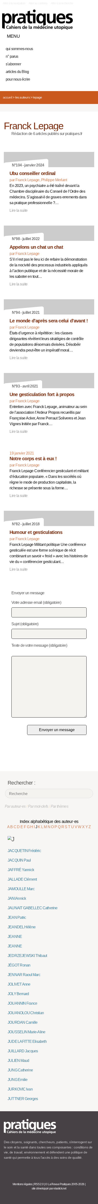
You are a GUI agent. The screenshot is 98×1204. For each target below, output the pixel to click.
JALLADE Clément (22, 879)
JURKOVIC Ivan (20, 1089)
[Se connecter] (89, 35)
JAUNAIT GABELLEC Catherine (33, 908)
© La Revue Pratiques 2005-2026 (64, 1184)
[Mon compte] (81, 35)
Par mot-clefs (38, 806)
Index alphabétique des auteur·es (49, 821)
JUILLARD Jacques (23, 1051)
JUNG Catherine (20, 1070)
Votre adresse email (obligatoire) (36, 602)
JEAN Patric (17, 917)
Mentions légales (22, 1184)
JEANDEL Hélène (21, 927)
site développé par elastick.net (49, 1188)
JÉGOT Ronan (19, 965)
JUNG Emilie (17, 1080)
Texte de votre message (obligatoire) (39, 645)
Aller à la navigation (14, 3)
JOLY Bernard (18, 994)
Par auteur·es (15, 806)
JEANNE (15, 937)
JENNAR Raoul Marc (24, 975)
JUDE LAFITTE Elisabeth (27, 1041)
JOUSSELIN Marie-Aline (26, 1032)
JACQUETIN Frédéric (24, 851)
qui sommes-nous (19, 49)
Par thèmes (60, 806)
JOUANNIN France (22, 1003)
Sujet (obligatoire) (25, 624)
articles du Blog (17, 72)
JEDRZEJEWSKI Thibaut (27, 956)
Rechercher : (21, 783)
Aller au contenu (38, 3)
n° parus (12, 56)
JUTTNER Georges (23, 1099)
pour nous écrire (18, 79)
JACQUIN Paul (19, 860)
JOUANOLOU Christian (26, 1013)
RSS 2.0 (39, 1184)
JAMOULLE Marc (21, 889)
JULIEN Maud (18, 1061)
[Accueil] (37, 20)
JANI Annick (17, 898)
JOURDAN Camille (22, 1022)
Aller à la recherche (62, 3)
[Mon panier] (73, 35)
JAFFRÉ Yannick (21, 870)
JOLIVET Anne (19, 984)
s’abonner (13, 64)
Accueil (7, 97)
